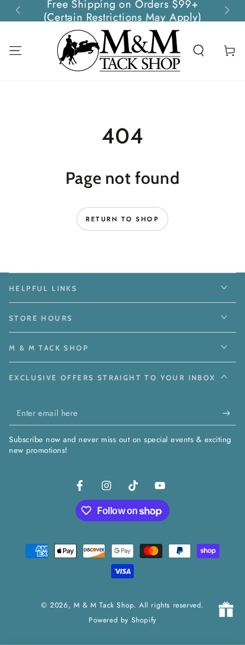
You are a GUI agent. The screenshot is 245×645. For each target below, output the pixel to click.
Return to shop (122, 219)
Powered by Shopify (122, 620)
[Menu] (15, 50)
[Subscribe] (229, 413)
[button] (198, 50)
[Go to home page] (120, 50)
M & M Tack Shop (104, 605)
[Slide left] (19, 10)
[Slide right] (226, 10)
